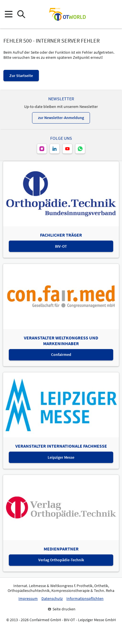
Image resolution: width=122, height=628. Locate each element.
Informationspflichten (85, 598)
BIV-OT (61, 246)
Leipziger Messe (61, 457)
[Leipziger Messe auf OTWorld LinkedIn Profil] (55, 149)
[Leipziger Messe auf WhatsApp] (80, 149)
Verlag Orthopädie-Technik (61, 559)
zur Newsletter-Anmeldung (61, 117)
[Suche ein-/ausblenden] (21, 14)
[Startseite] (67, 14)
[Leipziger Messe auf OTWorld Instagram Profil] (42, 149)
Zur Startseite (21, 75)
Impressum (28, 598)
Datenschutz (52, 598)
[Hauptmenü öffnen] (8, 14)
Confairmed (61, 354)
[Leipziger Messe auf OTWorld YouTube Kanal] (67, 149)
